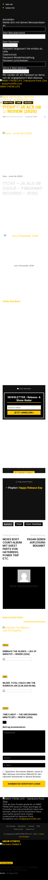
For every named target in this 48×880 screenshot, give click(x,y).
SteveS (2, 873)
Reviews (5, 645)
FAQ (38, 826)
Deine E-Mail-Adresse (15, 67)
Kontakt (31, 826)
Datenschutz (10, 54)
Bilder (5, 676)
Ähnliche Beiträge (13, 617)
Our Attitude (10, 826)
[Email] (15, 124)
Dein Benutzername (14, 32)
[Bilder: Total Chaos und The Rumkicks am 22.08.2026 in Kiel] (24, 668)
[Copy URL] (39, 124)
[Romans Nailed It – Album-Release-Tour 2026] (24, 853)
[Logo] (19, 99)
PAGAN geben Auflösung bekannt (36, 542)
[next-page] (5, 722)
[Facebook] (4, 13)
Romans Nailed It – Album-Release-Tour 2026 (19, 869)
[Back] (4, 16)
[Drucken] (31, 124)
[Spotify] (11, 13)
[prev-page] (4, 722)
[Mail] (9, 13)
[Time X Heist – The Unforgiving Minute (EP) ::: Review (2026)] (24, 699)
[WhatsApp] (23, 124)
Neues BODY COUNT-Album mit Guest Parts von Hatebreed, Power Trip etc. (12, 549)
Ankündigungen (6, 863)
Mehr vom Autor (12, 622)
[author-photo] (24, 582)
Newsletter (10, 8)
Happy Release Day (30, 487)
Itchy (19, 524)
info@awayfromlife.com (30, 819)
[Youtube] (14, 13)
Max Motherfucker (15, 116)
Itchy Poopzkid (33, 524)
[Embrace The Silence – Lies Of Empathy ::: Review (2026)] (24, 636)
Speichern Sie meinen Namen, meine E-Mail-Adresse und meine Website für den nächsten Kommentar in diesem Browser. (23, 774)
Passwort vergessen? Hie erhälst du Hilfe (22, 50)
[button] (4, 91)
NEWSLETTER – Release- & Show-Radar (24, 399)
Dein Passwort (11, 41)
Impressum (30, 829)
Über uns (9, 4)
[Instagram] (6, 13)
